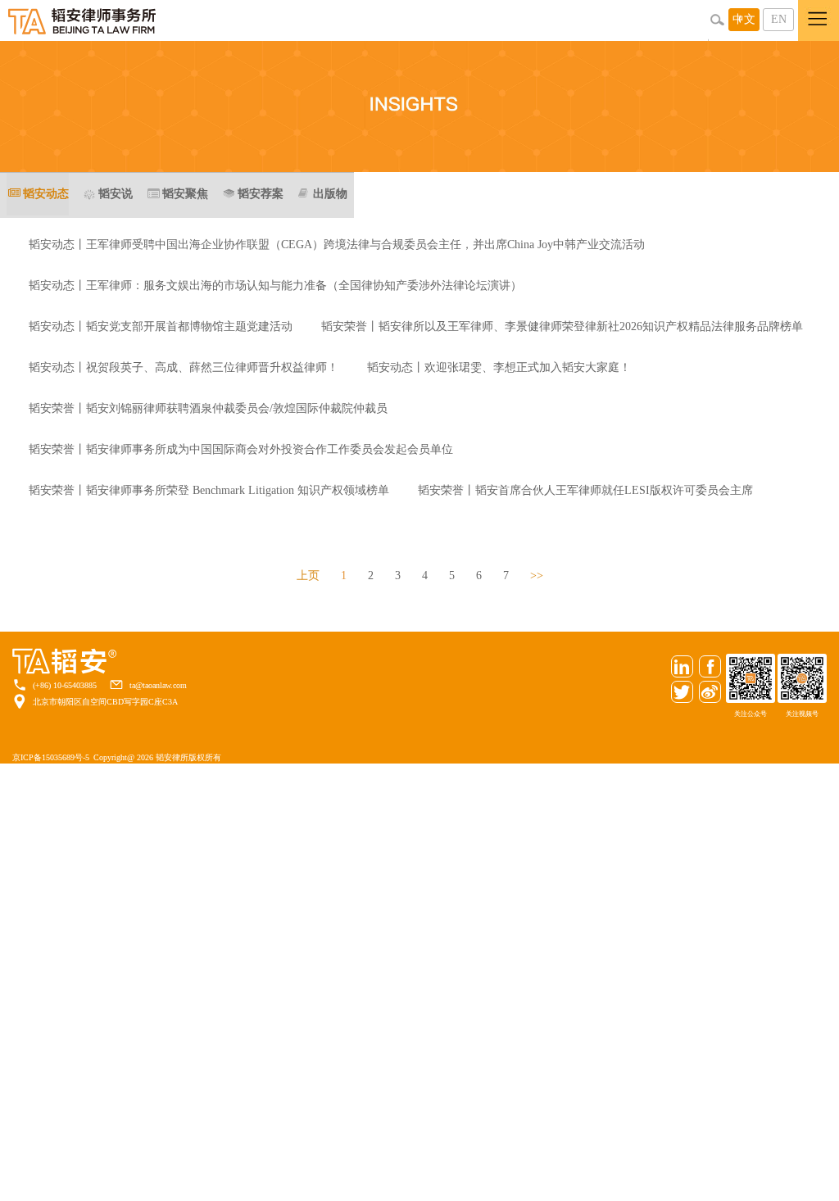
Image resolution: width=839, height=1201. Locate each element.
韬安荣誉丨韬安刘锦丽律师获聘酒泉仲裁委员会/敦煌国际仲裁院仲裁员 (208, 408)
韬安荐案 (260, 194)
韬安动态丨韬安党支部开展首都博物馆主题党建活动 (161, 326)
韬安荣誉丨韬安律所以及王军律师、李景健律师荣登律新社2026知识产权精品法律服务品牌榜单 (562, 326)
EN (779, 19)
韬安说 (115, 194)
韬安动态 (46, 194)
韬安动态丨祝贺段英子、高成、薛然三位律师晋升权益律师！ (183, 367)
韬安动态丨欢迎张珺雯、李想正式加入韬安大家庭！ (499, 367)
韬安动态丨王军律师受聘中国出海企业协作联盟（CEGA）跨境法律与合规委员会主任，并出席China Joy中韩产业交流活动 (337, 244)
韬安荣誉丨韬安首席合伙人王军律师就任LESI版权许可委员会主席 (585, 490)
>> (536, 575)
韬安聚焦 (185, 194)
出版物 (330, 194)
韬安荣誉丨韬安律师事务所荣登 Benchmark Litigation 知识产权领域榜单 (209, 490)
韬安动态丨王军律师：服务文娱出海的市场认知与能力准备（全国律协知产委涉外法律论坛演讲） (275, 285)
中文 (743, 19)
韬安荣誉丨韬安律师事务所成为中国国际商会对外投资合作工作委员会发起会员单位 (241, 449)
